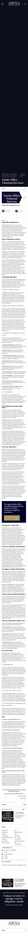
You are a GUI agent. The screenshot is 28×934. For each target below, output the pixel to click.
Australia (4, 833)
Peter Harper (23, 798)
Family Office (6, 175)
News (16, 833)
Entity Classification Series (7, 837)
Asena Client (4, 830)
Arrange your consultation (10, 850)
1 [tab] (23, 809)
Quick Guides (12, 176)
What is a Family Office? (11, 289)
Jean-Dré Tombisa (22, 796)
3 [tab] (25, 809)
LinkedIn (6, 856)
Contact (24, 3)
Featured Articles (6, 842)
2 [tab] (24, 809)
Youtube (6, 857)
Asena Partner (5, 832)
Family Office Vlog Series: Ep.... (20, 880)
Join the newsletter (8, 854)
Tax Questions (18, 839)
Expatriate (4, 839)
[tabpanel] (14, 816)
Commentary (5, 835)
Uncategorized (18, 844)
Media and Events (19, 832)
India (16, 830)
